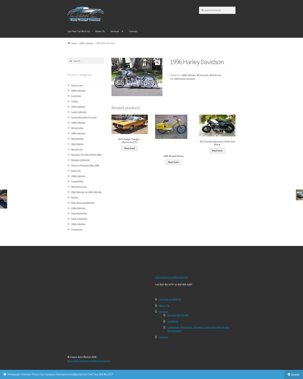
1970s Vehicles (78, 106)
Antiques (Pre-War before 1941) (86, 154)
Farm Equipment (79, 213)
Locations (76, 95)
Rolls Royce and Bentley (83, 202)
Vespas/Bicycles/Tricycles (84, 117)
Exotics (74, 197)
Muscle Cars (215, 75)
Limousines (77, 229)
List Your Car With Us (79, 31)
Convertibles (77, 181)
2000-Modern (77, 144)
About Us (100, 31)
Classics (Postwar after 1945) (85, 165)
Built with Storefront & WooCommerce (89, 360)
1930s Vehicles (78, 176)
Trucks (74, 101)
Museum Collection (80, 159)
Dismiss (295, 374)
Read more (129, 148)
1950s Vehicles (78, 224)
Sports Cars (77, 85)
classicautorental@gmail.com (171, 277)
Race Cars (76, 170)
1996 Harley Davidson (184, 78)
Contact (133, 31)
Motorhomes (77, 138)
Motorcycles (203, 75)
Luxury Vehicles (78, 111)
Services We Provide (178, 315)
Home (74, 43)
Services (114, 31)
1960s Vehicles (78, 90)
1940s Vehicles (78, 208)
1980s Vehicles (78, 122)
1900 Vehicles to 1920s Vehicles (86, 192)
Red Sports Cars (79, 186)
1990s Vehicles (86, 43)
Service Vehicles (79, 218)
